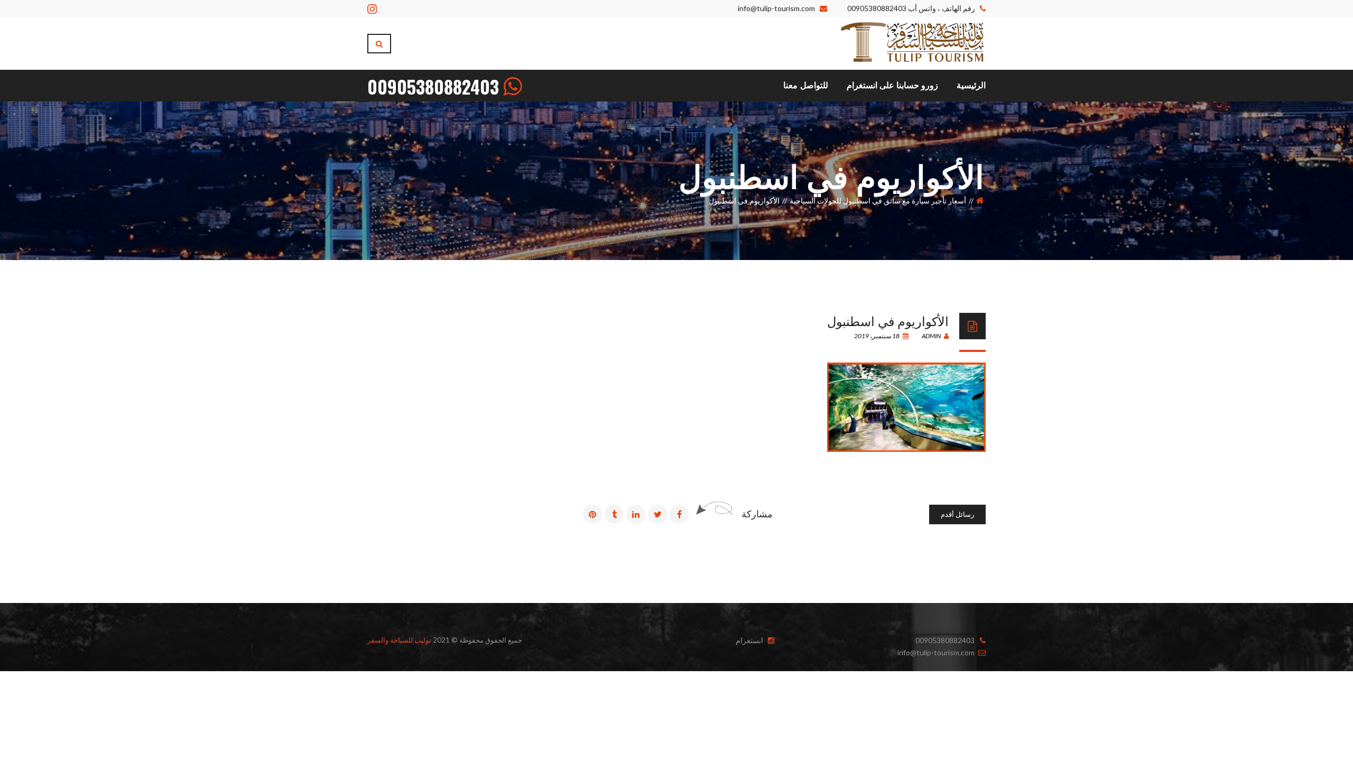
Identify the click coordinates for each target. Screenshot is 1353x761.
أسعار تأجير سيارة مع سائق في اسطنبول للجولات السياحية (878, 200)
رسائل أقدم (957, 514)
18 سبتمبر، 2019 (877, 336)
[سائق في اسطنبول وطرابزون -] (912, 42)
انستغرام (749, 640)
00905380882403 (876, 8)
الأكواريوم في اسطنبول (888, 320)
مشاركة (757, 513)
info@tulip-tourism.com (776, 8)
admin (932, 336)
